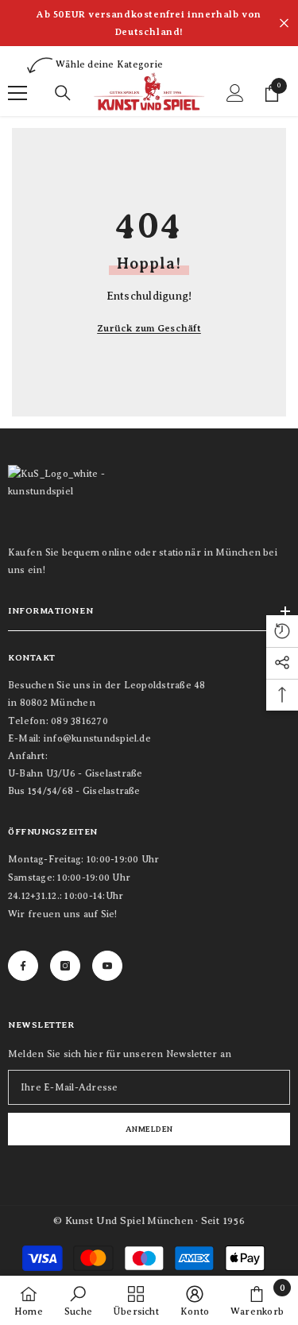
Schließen (284, 23)
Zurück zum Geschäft (149, 328)
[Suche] (62, 93)
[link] (78, 1300)
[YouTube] (107, 966)
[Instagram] (65, 966)
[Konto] (235, 93)
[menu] (17, 93)
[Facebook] (23, 966)
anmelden (149, 1129)
